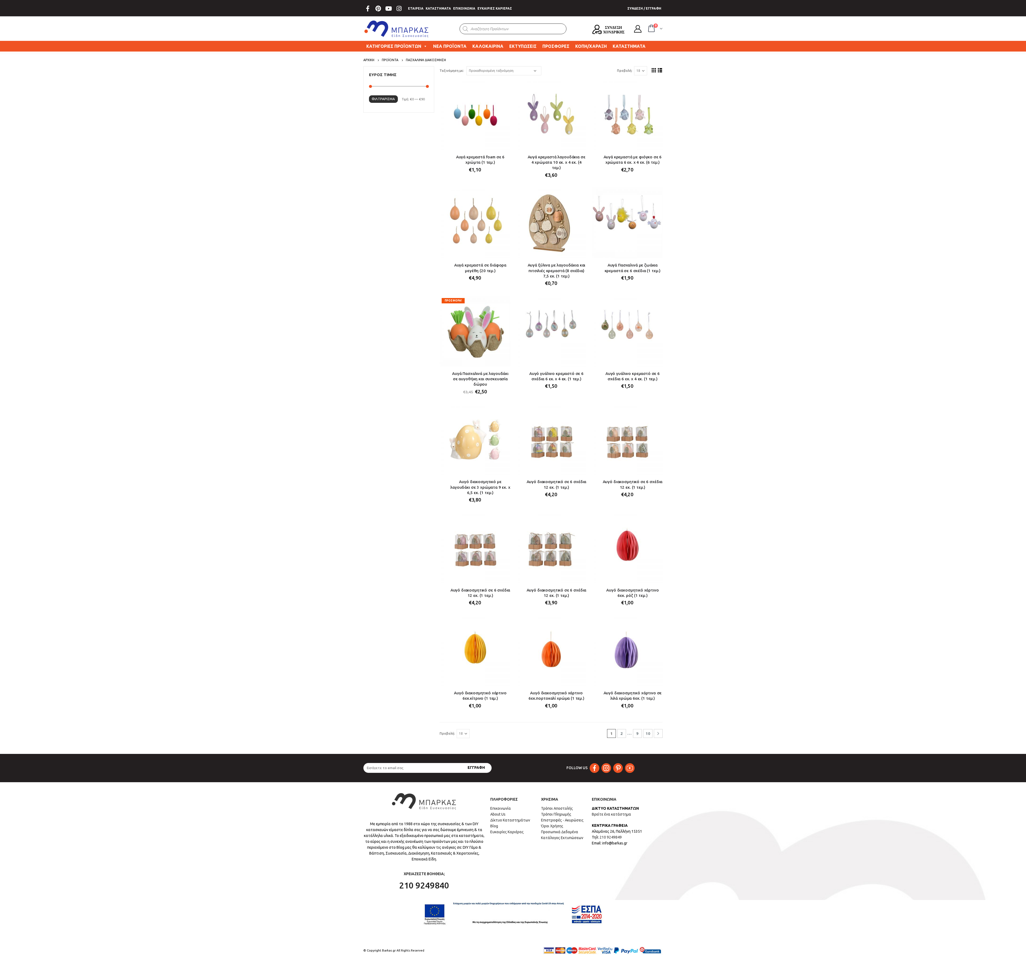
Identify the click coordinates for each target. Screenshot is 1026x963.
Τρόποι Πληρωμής (556, 814)
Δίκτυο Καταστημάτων (510, 820)
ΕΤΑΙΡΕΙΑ (415, 8)
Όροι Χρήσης (552, 826)
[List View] (660, 70)
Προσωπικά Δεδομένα (559, 832)
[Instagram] (399, 9)
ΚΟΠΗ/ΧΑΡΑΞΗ (591, 46)
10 (648, 733)
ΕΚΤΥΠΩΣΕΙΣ (523, 46)
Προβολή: (624, 70)
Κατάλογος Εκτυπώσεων (562, 838)
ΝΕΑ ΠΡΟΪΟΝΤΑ (450, 46)
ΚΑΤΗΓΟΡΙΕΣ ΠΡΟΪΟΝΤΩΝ (393, 46)
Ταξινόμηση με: (452, 70)
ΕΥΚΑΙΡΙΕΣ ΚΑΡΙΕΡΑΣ (494, 8)
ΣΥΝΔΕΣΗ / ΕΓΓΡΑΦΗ (644, 8)
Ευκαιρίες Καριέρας (507, 832)
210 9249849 (611, 837)
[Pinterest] (378, 9)
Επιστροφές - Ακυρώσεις (562, 820)
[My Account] (637, 29)
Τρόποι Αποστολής (557, 808)
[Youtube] (388, 9)
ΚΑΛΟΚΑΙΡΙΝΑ (487, 46)
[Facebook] (368, 9)
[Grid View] (653, 70)
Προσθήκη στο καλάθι (501, 88)
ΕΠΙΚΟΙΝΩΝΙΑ (464, 8)
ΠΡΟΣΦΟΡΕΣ (555, 46)
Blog (494, 826)
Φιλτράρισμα (383, 99)
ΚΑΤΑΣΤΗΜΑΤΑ (438, 8)
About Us (498, 814)
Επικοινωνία (500, 808)
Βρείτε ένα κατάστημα (611, 814)
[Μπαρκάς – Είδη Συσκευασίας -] (396, 29)
